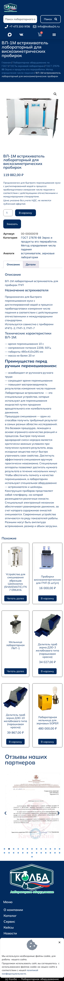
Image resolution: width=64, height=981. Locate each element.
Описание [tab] (13, 264)
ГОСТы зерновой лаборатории (27, 66)
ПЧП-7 (30, 328)
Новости (10, 933)
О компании (13, 910)
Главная (6, 62)
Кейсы (9, 927)
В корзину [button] (47, 598)
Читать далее (15, 598)
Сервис (9, 921)
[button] (54, 34)
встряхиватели (31, 253)
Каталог (10, 916)
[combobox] (20, 19)
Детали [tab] (31, 264)
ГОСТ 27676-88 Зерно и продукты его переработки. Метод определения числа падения (31, 69)
